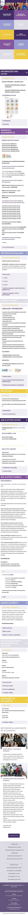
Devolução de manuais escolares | (11, 205)
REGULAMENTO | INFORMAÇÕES (11, 607)
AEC (4, 571)
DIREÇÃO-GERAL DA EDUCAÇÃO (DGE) (14, 855)
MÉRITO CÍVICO (7, 631)
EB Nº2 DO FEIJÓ (7, 682)
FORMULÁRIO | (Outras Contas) (9, 463)
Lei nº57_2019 (5, 717)
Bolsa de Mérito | (9, 438)
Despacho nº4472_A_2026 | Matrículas (10, 398)
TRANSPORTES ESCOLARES (10, 467)
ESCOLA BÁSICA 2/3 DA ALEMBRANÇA (14, 870)
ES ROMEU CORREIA (8, 692)
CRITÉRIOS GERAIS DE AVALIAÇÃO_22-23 (11, 261)
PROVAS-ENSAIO (7, 376)
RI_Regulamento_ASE (7, 427)
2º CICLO (5, 281)
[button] (14, 78)
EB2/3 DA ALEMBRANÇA (9, 689)
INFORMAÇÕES (6, 120)
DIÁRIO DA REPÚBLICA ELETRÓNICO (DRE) (14, 858)
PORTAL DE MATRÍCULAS (9, 414)
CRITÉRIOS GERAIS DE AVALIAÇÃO (11, 257)
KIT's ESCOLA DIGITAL (8, 247)
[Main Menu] (26, 1)
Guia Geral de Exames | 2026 (9, 319)
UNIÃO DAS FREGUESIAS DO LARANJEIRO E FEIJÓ (14, 850)
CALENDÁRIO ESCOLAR (8, 78)
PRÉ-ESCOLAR (6, 274)
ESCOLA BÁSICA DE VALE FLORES (14, 879)
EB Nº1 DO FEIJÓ (7, 650)
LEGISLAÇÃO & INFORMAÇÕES (10, 305)
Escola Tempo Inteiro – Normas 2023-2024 (10, 563)
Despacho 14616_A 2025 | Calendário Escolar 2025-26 (14, 312)
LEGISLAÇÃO (6, 395)
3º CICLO (5, 284)
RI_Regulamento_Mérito (7, 623)
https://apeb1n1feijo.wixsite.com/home (10, 677)
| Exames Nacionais (11, 355)
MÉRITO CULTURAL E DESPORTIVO (11, 635)
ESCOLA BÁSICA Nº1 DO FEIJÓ (14, 873)
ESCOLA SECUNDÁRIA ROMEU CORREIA (14, 867)
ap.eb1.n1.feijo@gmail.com (8, 667)
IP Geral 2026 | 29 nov (7, 315)
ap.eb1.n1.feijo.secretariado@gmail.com (11, 657)
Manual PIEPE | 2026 (7, 321)
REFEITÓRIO (6, 124)
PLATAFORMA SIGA (5, 558)
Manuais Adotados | (9, 143)
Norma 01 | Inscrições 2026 (8, 317)
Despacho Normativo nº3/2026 (9, 313)
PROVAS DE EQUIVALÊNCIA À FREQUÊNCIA (13, 385)
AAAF (4, 597)
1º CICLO (5, 278)
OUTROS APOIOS (7, 471)
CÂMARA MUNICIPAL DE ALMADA (14, 847)
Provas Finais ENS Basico (12, 356)
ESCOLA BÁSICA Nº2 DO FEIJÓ (14, 876)
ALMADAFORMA (14, 853)
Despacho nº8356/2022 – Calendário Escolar (12, 81)
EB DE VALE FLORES (8, 685)
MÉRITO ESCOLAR (7, 628)
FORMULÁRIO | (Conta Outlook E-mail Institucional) (13, 461)
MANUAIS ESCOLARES (8, 137)
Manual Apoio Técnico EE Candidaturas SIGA (10, 565)
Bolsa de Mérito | (7, 437)
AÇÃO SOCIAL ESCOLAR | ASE (10, 424)
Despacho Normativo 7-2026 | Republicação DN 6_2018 (14, 400)
